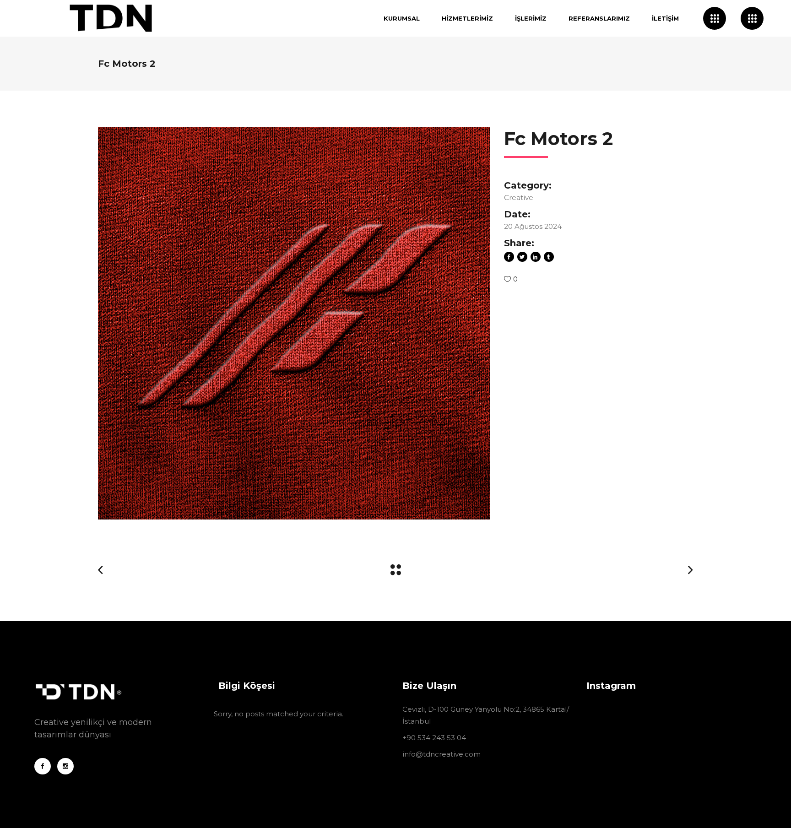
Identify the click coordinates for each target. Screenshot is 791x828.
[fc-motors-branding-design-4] (294, 323)
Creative (518, 197)
